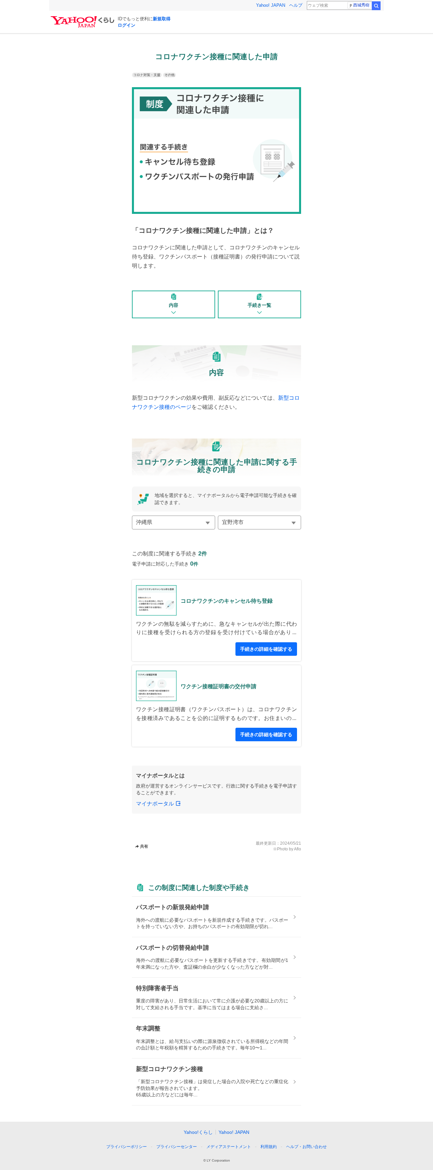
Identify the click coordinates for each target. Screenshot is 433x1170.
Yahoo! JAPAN (270, 5)
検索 (376, 5)
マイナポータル (155, 803)
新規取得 (161, 18)
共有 (144, 846)
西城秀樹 (361, 5)
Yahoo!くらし (198, 1132)
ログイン (126, 25)
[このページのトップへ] (327, 1134)
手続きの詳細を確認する (266, 649)
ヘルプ (295, 5)
